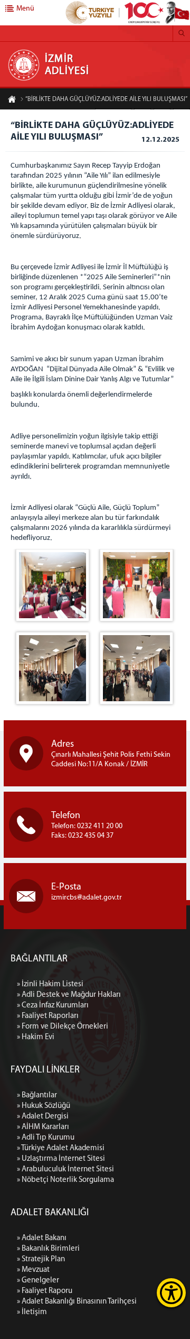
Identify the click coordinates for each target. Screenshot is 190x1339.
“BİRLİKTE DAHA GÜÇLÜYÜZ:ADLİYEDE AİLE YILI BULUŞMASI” (106, 99)
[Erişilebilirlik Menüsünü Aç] (171, 1292)
